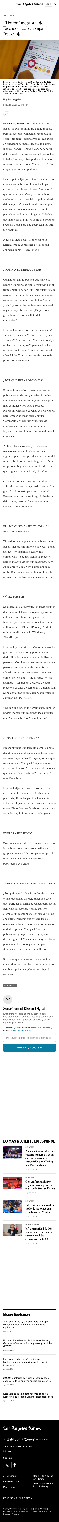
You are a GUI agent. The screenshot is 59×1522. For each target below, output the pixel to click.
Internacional (32, 1225)
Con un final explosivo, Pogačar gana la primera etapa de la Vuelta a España (40, 1185)
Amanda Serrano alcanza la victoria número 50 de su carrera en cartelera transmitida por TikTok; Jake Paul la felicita (40, 1158)
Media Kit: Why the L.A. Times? (43, 1477)
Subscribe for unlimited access (17, 1447)
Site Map (7, 1451)
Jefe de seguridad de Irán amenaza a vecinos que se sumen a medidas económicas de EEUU (39, 1234)
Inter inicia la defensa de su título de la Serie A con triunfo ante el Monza (40, 1208)
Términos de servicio (40, 1028)
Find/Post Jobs (11, 1482)
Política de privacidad (21, 1030)
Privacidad (7, 1511)
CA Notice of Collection (22, 1511)
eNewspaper (10, 1476)
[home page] (29, 4)
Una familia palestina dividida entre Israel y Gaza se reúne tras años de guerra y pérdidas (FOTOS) (27, 1343)
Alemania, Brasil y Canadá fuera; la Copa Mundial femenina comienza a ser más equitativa (25, 1325)
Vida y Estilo (10, 15)
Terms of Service (40, 1509)
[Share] (6, 113)
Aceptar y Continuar (29, 1047)
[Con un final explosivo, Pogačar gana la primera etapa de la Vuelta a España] (12, 1183)
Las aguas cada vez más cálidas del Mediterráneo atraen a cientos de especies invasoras (26, 1362)
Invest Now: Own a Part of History (43, 1485)
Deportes (29, 1147)
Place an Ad (9, 1487)
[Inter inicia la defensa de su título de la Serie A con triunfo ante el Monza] (12, 1206)
